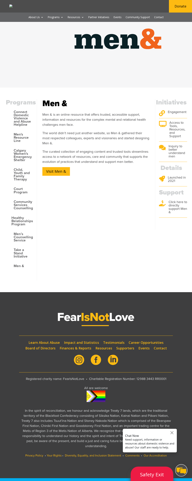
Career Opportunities (146, 343)
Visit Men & (56, 171)
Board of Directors (40, 348)
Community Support (138, 17)
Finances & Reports (75, 348)
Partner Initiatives (98, 17)
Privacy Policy (34, 455)
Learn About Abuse (44, 343)
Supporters (125, 348)
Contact (159, 17)
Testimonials (113, 343)
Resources (74, 17)
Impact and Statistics (81, 343)
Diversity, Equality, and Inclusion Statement (93, 455)
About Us (34, 17)
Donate (180, 6)
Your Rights (54, 455)
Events (117, 17)
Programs (54, 17)
